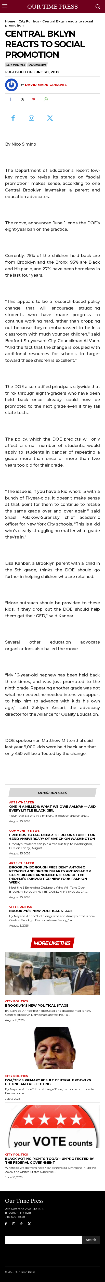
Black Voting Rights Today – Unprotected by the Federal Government (49, 1160)
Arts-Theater (21, 802)
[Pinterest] (34, 99)
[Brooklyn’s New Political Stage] (52, 973)
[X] (22, 99)
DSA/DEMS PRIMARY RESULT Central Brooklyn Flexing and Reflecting (48, 1082)
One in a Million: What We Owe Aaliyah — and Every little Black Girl (52, 808)
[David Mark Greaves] (12, 85)
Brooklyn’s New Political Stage (40, 911)
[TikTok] (21, 1224)
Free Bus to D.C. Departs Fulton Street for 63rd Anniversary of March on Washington (52, 837)
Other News (37, 65)
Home (10, 21)
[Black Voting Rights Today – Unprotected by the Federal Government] (52, 1126)
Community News (24, 830)
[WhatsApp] (45, 99)
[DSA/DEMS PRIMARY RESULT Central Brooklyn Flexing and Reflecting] (52, 1048)
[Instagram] (32, 119)
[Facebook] (10, 99)
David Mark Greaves (46, 85)
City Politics (29, 21)
